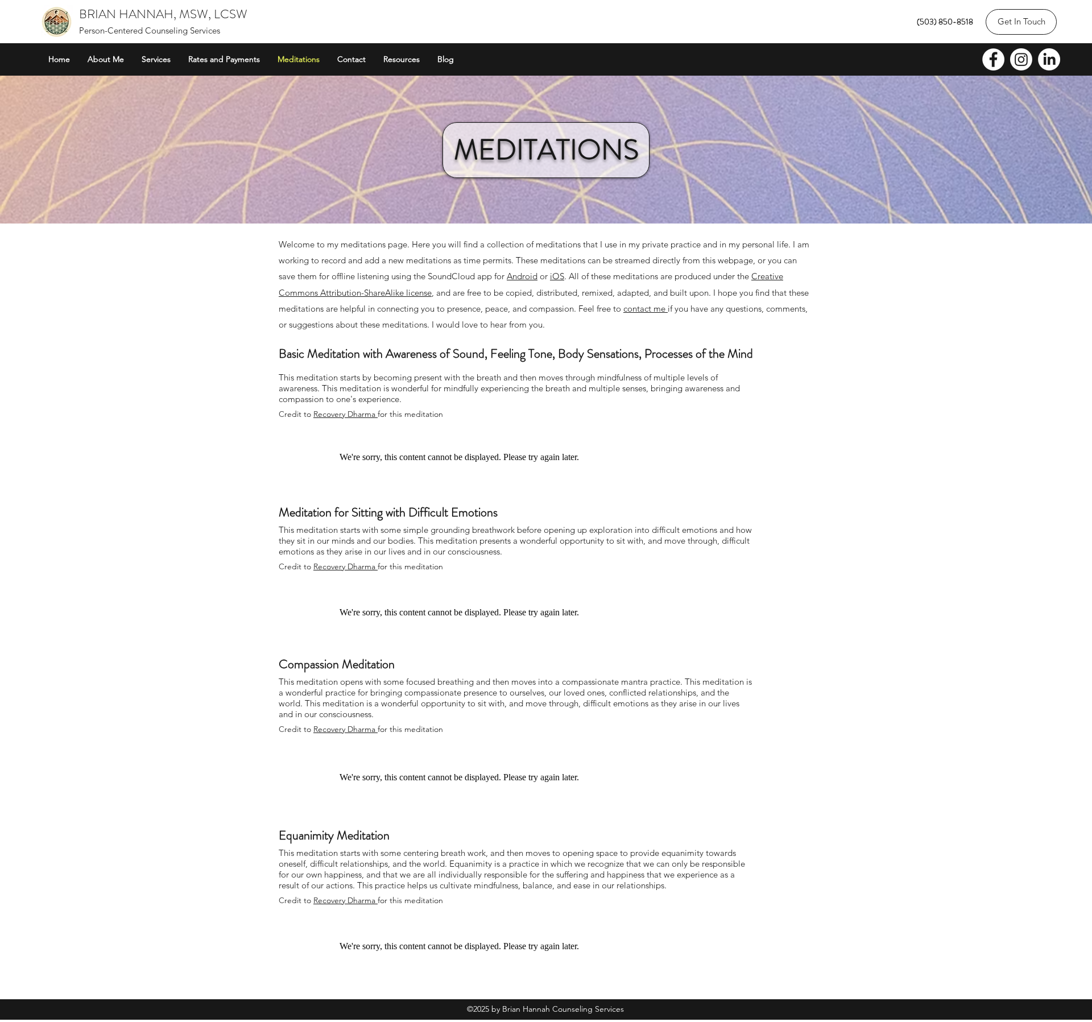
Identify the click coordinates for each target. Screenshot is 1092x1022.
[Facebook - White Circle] (993, 59)
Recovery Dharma (345, 414)
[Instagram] (1021, 59)
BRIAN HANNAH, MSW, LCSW (163, 14)
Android (522, 276)
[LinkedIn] (1049, 59)
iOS (557, 276)
